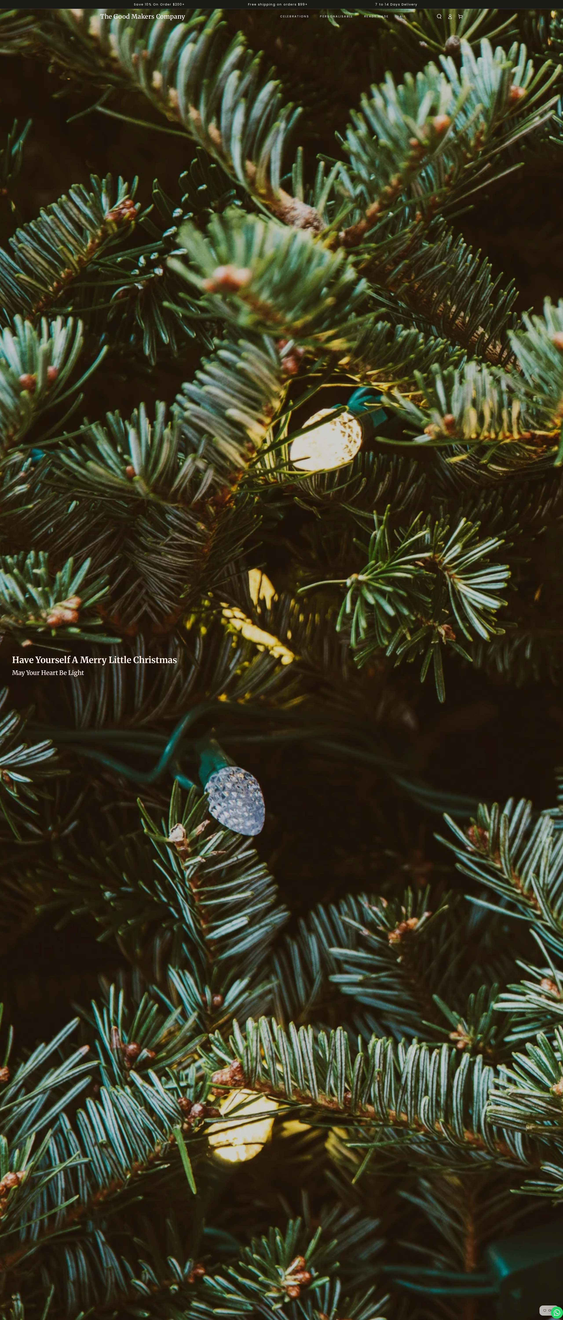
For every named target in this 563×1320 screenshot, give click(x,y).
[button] (439, 16)
